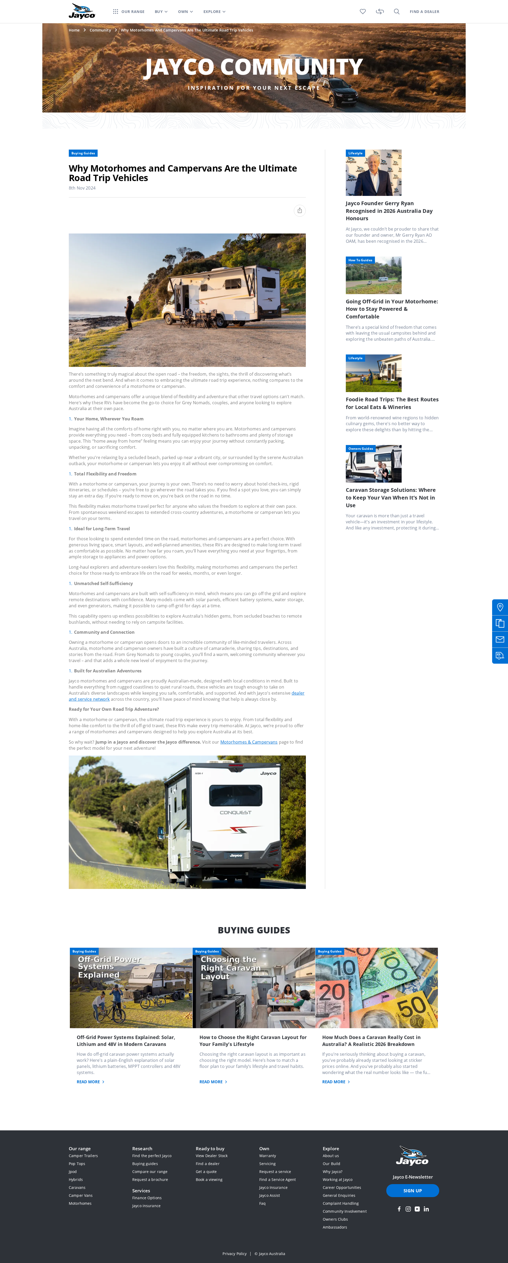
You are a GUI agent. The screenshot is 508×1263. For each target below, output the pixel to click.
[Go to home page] (412, 1156)
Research (142, 1148)
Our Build (331, 1163)
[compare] (380, 11)
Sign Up (412, 1191)
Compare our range (149, 1171)
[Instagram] (408, 1209)
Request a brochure (150, 1179)
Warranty (267, 1155)
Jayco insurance (146, 1205)
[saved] (363, 11)
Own (264, 1148)
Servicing (267, 1163)
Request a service (275, 1171)
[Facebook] (399, 1209)
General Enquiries (339, 1195)
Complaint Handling (341, 1203)
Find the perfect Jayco (151, 1155)
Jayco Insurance (273, 1187)
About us (331, 1155)
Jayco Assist (269, 1195)
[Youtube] (417, 1209)
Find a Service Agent (277, 1179)
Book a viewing (209, 1179)
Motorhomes (80, 1203)
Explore (331, 1148)
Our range (80, 1148)
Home (74, 30)
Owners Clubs (335, 1219)
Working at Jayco (337, 1179)
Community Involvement (345, 1211)
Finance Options (147, 1197)
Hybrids (76, 1179)
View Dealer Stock (212, 1155)
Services (141, 1191)
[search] (397, 11)
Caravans (77, 1187)
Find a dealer (208, 1163)
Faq (262, 1203)
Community (100, 30)
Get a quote (206, 1171)
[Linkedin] (426, 1209)
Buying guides (145, 1163)
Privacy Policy (235, 1253)
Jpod (73, 1171)
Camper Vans (81, 1195)
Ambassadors (335, 1227)
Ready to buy (210, 1148)
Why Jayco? (332, 1171)
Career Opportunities (342, 1187)
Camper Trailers (83, 1155)
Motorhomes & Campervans (249, 742)
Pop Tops (77, 1163)
